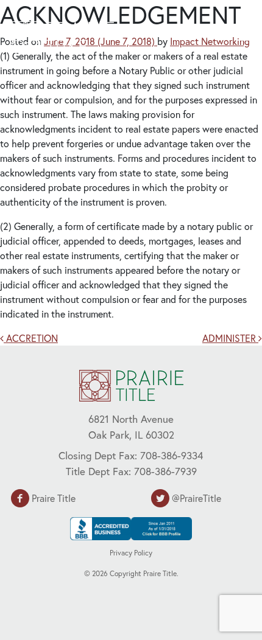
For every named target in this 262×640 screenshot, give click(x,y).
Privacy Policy (131, 552)
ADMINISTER (230, 338)
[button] (222, 35)
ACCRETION (31, 338)
